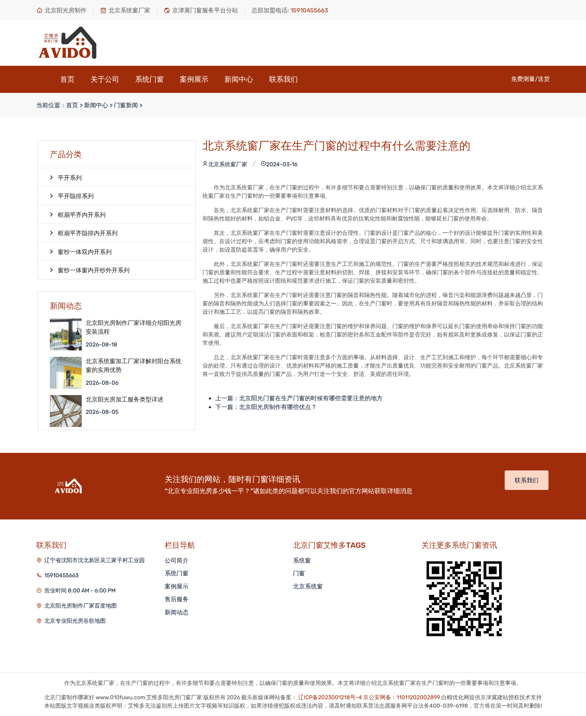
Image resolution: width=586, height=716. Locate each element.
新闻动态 (177, 612)
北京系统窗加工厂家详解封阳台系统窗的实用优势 (133, 366)
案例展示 (194, 79)
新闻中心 (238, 79)
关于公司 (104, 79)
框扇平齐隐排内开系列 (88, 233)
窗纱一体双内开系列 (85, 252)
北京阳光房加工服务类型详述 (124, 399)
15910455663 (61, 575)
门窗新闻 (126, 105)
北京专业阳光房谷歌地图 (75, 621)
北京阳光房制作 (66, 10)
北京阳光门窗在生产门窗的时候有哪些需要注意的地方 (311, 398)
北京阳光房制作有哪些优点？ (278, 407)
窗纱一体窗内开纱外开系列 (94, 270)
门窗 (299, 573)
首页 (67, 79)
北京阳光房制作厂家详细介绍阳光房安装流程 (133, 327)
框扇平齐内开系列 (82, 214)
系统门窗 (149, 79)
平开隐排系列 (76, 196)
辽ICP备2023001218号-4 (330, 697)
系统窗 (302, 560)
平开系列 (70, 177)
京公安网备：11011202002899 (401, 697)
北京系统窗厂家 (129, 10)
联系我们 (283, 79)
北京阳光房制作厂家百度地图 (80, 605)
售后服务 (177, 599)
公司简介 (177, 560)
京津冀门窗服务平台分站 (205, 10)
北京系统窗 (308, 586)
